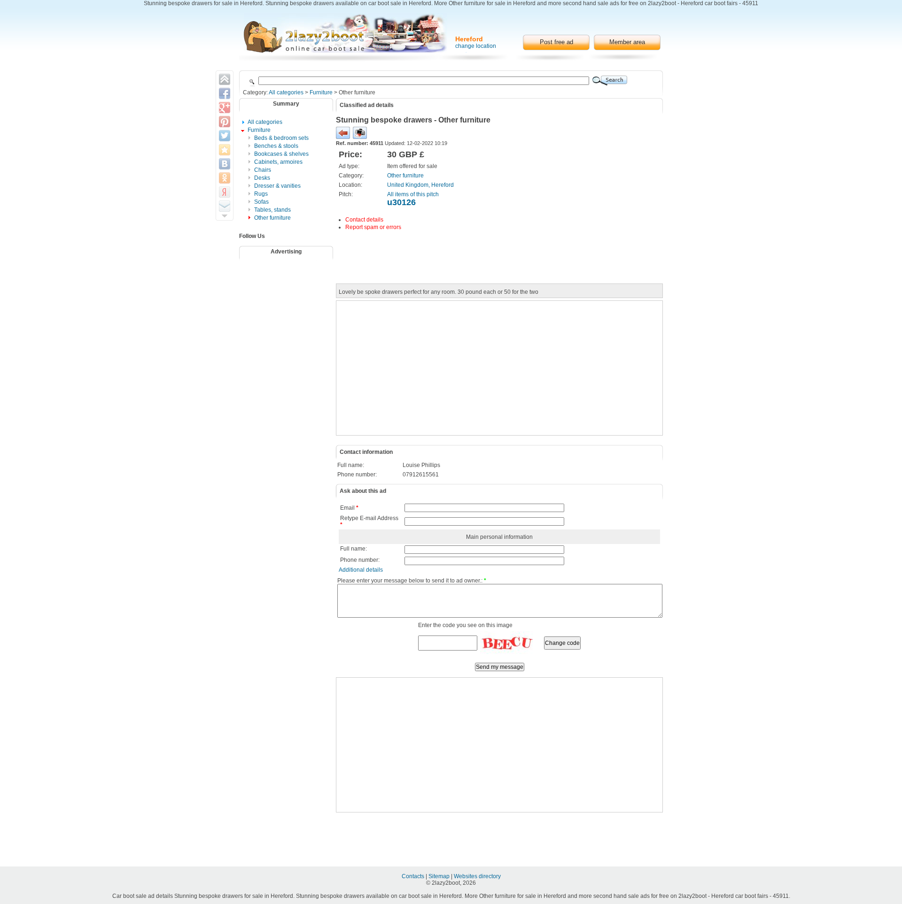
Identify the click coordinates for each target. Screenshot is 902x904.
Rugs (261, 194)
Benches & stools (276, 146)
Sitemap (439, 876)
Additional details (361, 570)
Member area (627, 42)
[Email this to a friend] (224, 206)
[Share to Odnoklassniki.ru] (224, 178)
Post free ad (556, 42)
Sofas (261, 202)
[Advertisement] (292, 288)
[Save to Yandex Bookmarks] (224, 192)
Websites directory (477, 876)
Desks (262, 178)
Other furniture (272, 218)
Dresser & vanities (277, 186)
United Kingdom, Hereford (420, 185)
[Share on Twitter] (224, 135)
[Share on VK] (224, 163)
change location (475, 46)
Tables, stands (272, 210)
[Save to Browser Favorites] (224, 149)
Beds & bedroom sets (281, 138)
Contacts (414, 876)
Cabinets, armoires (278, 162)
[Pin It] (224, 121)
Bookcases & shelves (281, 154)
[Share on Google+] (224, 107)
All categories (286, 92)
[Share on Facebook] (224, 93)
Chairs (262, 170)
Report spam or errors (373, 227)
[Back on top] (224, 79)
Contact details (364, 219)
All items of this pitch (413, 194)
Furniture (321, 92)
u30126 (401, 202)
